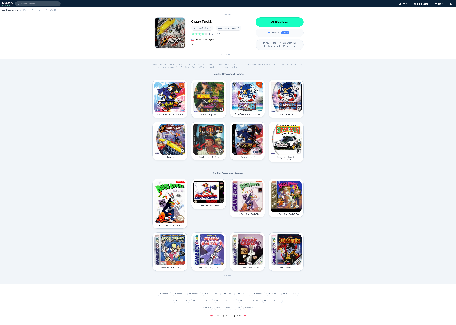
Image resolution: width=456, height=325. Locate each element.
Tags (440, 3)
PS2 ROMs (259, 294)
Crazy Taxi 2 (51, 10)
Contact (248, 308)
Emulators (422, 3)
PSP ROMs (180, 294)
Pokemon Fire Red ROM (251, 301)
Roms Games (12, 10)
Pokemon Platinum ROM (227, 301)
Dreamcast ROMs (201, 28)
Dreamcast (36, 10)
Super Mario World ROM (203, 301)
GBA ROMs (195, 294)
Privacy (228, 308)
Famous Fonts (183, 301)
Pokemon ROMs (291, 294)
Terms (238, 308)
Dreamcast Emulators (227, 28)
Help (209, 308)
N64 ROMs (274, 294)
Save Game (281, 22)
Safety (218, 308)
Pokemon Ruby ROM (274, 301)
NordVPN (279, 33)
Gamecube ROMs (213, 294)
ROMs (404, 3)
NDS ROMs (165, 294)
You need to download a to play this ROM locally (280, 44)
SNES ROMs (244, 294)
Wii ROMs (229, 294)
